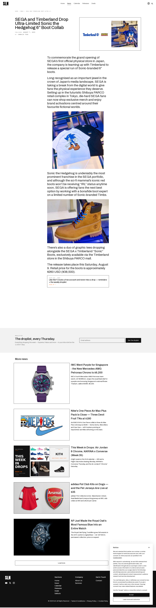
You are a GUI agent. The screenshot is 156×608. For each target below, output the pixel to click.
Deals (94, 3)
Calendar (77, 3)
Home (63, 3)
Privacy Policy (91, 601)
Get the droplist (133, 340)
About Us (78, 580)
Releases (85, 3)
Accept (131, 595)
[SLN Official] (5, 3)
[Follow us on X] (10, 583)
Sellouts (58, 593)
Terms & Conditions (78, 601)
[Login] (149, 3)
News (69, 3)
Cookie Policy (103, 601)
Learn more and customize (131, 599)
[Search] (152, 3)
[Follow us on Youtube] (6, 582)
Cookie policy (117, 558)
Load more (61, 563)
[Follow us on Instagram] (14, 583)
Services (78, 583)
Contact (99, 580)
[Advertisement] (78, 305)
